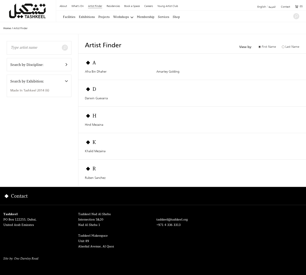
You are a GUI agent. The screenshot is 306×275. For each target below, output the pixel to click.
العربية (272, 7)
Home (7, 28)
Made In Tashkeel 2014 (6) (29, 90)
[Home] (28, 11)
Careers (148, 6)
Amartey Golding (167, 71)
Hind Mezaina (94, 124)
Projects (104, 17)
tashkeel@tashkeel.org (172, 219)
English (261, 7)
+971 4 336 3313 (168, 225)
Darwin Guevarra (96, 98)
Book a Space (132, 6)
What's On (77, 6)
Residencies (113, 6)
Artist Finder (95, 6)
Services (163, 17)
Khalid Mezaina (95, 151)
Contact (285, 7)
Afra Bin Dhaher (96, 71)
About (63, 6)
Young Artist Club (167, 6)
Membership (145, 17)
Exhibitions (87, 17)
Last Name (292, 46)
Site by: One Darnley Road (20, 258)
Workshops (121, 17)
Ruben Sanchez (95, 177)
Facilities (69, 17)
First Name (269, 46)
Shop (176, 17)
